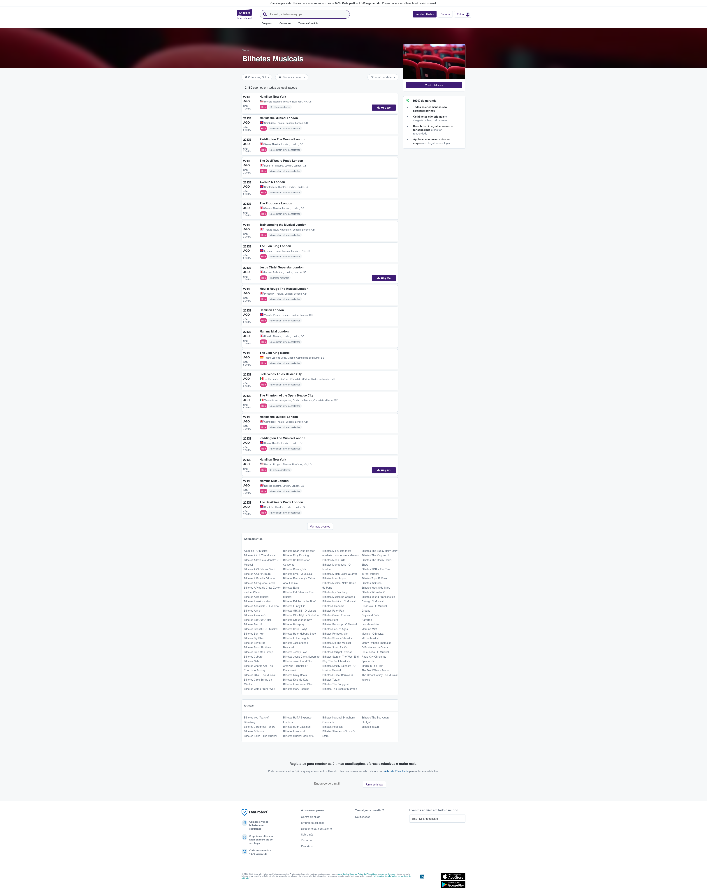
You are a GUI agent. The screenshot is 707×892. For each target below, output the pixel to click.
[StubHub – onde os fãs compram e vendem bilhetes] (244, 14)
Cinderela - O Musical (374, 606)
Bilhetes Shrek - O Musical (337, 638)
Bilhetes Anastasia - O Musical (261, 606)
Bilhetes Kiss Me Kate (295, 679)
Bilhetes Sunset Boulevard (337, 675)
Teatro (245, 50)
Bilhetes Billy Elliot (254, 643)
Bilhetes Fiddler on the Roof (299, 601)
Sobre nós (307, 834)
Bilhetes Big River (254, 638)
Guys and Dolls (370, 615)
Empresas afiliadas (313, 822)
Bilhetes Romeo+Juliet (335, 633)
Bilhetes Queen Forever (336, 615)
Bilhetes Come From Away (259, 689)
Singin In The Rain (372, 666)
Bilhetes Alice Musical (256, 597)
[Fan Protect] (255, 812)
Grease (366, 610)
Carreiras (306, 840)
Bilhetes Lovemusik (294, 731)
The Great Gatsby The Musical (380, 675)
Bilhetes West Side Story (376, 587)
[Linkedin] (422, 881)
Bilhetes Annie (252, 610)
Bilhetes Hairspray (293, 624)
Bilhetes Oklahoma (333, 606)
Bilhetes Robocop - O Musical (339, 624)
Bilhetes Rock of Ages (335, 629)
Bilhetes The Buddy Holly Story (380, 551)
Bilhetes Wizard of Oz (374, 592)
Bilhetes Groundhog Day (297, 620)
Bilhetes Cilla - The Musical (259, 675)
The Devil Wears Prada (375, 670)
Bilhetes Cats (251, 661)
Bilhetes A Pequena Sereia (259, 583)
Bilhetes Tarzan (331, 679)
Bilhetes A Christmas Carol (259, 569)
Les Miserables (370, 624)
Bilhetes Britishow (254, 731)
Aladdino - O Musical (256, 551)
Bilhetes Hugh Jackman (297, 726)
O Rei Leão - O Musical (375, 652)
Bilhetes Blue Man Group (258, 652)
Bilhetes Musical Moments (298, 736)
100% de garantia (425, 100)
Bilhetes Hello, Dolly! (295, 629)
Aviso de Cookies (387, 873)
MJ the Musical (370, 638)
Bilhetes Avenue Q (254, 615)
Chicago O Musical (373, 601)
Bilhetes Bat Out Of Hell (257, 620)
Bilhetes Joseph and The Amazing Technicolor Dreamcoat (297, 665)
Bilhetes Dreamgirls (294, 569)
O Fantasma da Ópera (375, 647)
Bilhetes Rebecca (332, 726)
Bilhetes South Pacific (334, 647)
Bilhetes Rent (330, 620)
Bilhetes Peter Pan (333, 610)
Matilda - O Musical (373, 633)
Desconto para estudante (316, 828)
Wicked (366, 679)
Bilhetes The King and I (375, 555)
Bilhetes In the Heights (296, 638)
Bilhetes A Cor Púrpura (257, 574)
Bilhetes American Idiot (257, 601)
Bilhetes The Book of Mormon (339, 689)
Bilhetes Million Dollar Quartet (339, 574)
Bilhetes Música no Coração (338, 597)
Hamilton (367, 620)
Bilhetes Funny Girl (294, 606)
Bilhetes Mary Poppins (296, 689)
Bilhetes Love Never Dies (297, 684)
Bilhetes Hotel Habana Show (299, 633)
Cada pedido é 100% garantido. (361, 3)
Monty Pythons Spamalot (376, 643)
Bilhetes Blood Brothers (257, 647)
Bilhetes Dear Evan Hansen (299, 551)
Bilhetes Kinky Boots (295, 675)
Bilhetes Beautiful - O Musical (261, 629)
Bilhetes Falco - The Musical (260, 736)
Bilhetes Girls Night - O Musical (301, 615)
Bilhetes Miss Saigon (334, 578)
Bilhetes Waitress (371, 583)
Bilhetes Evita (291, 587)
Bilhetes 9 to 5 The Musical (259, 555)
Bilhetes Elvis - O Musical (297, 574)
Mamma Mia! (369, 629)
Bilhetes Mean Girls (333, 560)
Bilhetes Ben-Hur (254, 633)
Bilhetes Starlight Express (337, 652)
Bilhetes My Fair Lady (335, 592)
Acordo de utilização (347, 873)
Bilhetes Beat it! (253, 624)
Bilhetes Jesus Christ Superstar (301, 656)
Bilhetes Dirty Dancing (296, 555)
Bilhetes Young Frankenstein (378, 597)
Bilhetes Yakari (370, 726)
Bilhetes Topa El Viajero (375, 578)
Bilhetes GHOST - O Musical (299, 610)
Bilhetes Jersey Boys (295, 652)
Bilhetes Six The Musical (336, 643)
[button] (434, 85)
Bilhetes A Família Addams (259, 578)
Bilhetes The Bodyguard (336, 684)
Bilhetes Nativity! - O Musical (339, 601)
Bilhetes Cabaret (253, 656)
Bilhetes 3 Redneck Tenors (259, 726)
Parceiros (307, 846)
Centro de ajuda (310, 816)
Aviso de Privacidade (396, 771)
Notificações (362, 816)
